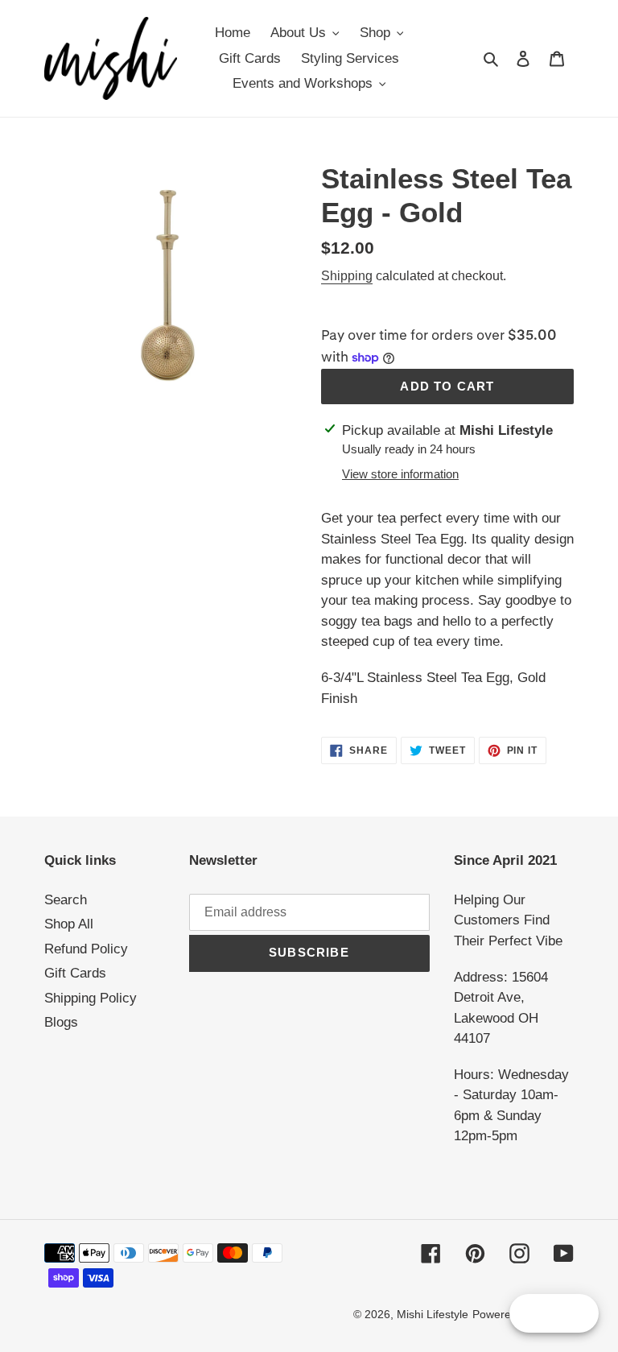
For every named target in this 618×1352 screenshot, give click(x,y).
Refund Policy (86, 949)
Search (65, 900)
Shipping (347, 276)
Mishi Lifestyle (432, 1314)
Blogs (61, 1022)
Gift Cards (75, 973)
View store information (400, 474)
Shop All (68, 924)
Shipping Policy (90, 998)
